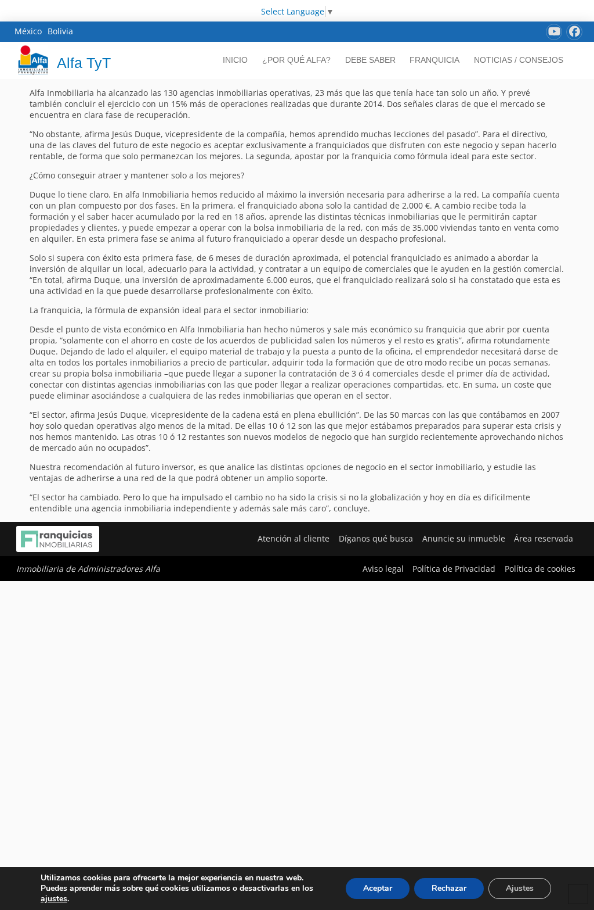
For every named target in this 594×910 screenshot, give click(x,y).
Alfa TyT (84, 63)
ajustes (54, 899)
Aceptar (377, 888)
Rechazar (449, 888)
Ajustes (520, 888)
